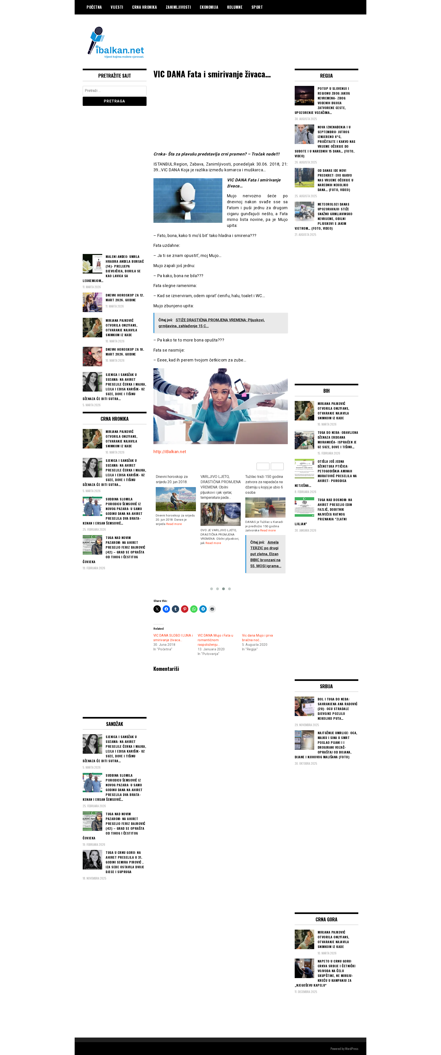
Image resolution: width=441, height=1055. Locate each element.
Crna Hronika (144, 7)
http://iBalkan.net (169, 451)
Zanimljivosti (178, 7)
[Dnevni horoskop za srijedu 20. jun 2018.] (176, 499)
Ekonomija (209, 7)
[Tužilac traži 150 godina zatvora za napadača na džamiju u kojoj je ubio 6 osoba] (265, 507)
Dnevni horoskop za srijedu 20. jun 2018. (172, 479)
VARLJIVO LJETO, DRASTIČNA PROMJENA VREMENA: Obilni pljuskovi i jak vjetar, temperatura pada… (221, 487)
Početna (94, 7)
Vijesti (117, 7)
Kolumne (235, 7)
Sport (257, 7)
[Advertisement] (274, 33)
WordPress (351, 1048)
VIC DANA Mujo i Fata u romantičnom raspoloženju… (215, 640)
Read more (174, 524)
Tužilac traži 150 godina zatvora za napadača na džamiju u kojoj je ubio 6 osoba (264, 484)
